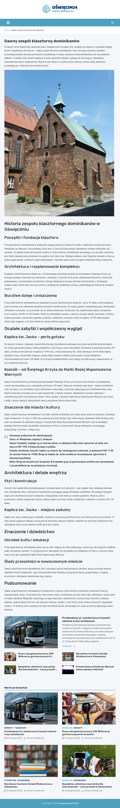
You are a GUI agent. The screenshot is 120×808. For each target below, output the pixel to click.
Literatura (10, 780)
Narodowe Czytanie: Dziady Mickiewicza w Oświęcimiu (91, 655)
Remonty (8, 728)
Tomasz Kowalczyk (35, 738)
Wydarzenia (24, 780)
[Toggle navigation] (8, 22)
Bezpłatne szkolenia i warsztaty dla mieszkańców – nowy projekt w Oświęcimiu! (38, 669)
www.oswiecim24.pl (69, 803)
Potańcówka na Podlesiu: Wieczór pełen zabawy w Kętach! (95, 668)
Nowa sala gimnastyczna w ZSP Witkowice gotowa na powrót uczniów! (36, 656)
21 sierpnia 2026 (14, 738)
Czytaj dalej (67, 646)
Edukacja (67, 728)
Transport (20, 728)
